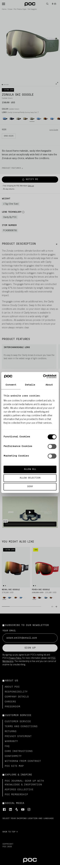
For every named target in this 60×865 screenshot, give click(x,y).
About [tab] (49, 385)
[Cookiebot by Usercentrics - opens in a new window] (43, 376)
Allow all (30, 469)
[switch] (52, 446)
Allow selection (30, 478)
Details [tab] (30, 385)
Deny (30, 486)
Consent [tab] (11, 385)
